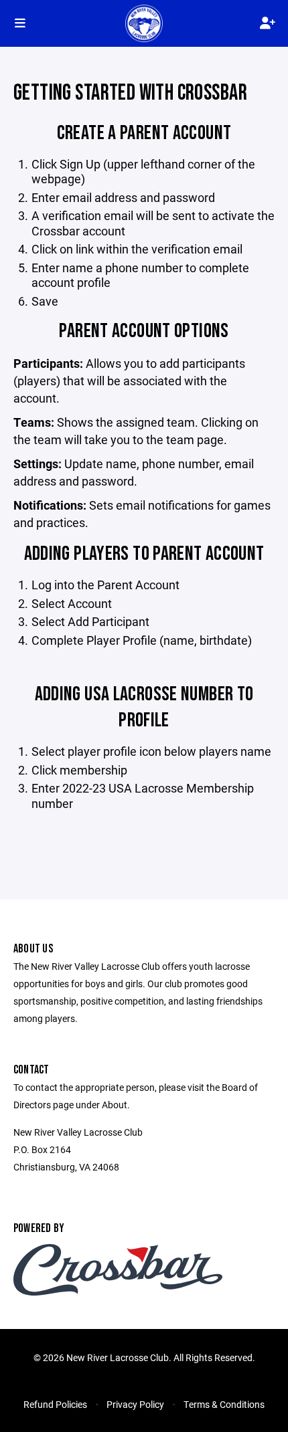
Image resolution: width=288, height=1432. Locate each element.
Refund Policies (55, 1404)
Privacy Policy (135, 1404)
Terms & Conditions (224, 1404)
